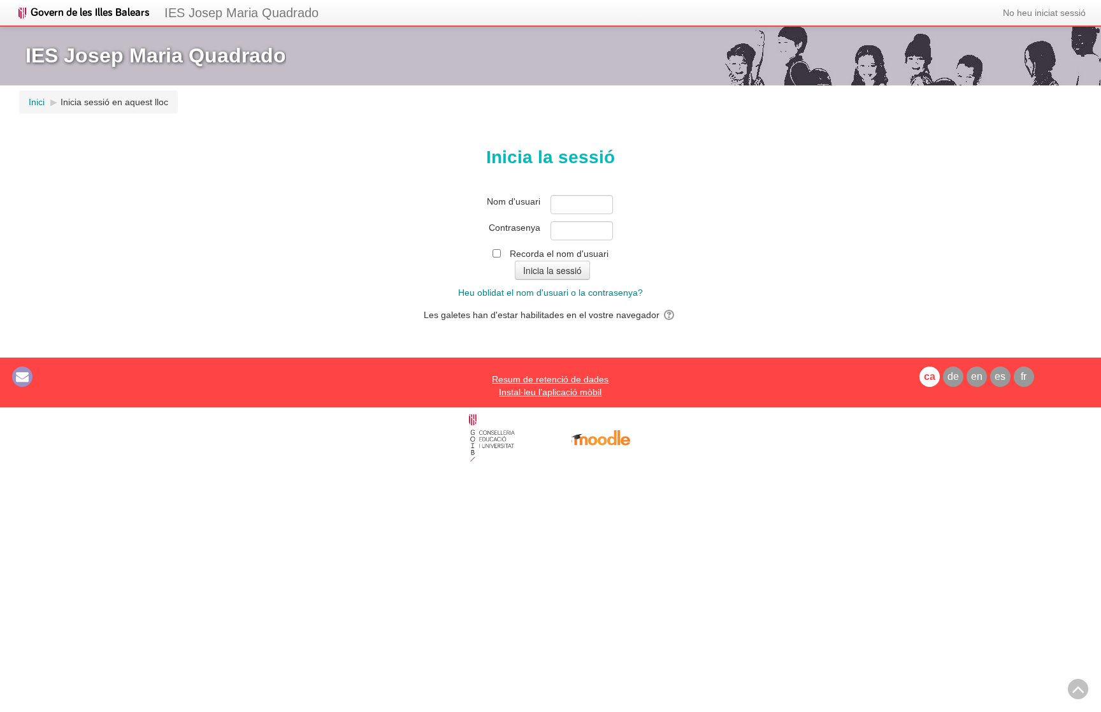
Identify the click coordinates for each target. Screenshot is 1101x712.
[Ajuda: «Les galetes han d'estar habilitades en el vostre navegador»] (670, 315)
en (976, 376)
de (953, 376)
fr (1023, 376)
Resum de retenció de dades (550, 379)
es (1000, 376)
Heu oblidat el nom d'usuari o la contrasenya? (550, 292)
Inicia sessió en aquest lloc (114, 102)
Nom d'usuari (513, 201)
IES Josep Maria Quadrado (241, 13)
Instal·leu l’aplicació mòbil (550, 392)
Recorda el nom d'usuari (559, 254)
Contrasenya (514, 227)
